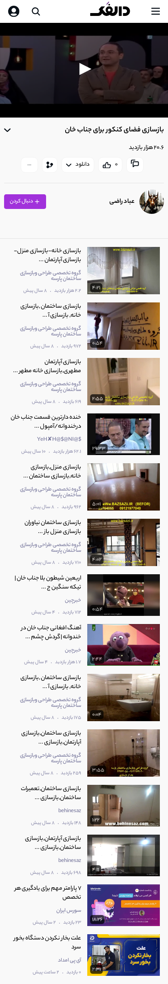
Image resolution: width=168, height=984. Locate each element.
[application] (84, 70)
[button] (84, 69)
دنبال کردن (22, 201)
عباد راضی (122, 201)
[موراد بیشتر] (29, 165)
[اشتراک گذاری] (49, 165)
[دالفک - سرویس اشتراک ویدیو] (116, 11)
